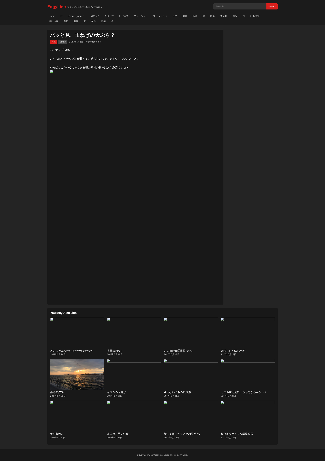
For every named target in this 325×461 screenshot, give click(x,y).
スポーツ (109, 16)
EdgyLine (56, 6)
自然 (65, 21)
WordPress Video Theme (164, 455)
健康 (185, 16)
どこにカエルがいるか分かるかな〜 (71, 350)
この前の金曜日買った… (178, 350)
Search (272, 6)
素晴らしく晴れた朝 (233, 350)
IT (61, 16)
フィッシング (160, 16)
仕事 (175, 16)
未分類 (223, 16)
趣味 (75, 21)
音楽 (103, 21)
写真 (195, 16)
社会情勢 (255, 16)
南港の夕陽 (57, 392)
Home (52, 16)
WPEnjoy (184, 455)
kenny (62, 41)
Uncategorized (76, 16)
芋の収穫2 (56, 433)
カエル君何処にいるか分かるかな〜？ (244, 392)
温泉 (235, 16)
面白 (93, 21)
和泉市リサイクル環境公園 (237, 433)
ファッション (141, 16)
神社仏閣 (53, 21)
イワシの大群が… (117, 392)
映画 (212, 16)
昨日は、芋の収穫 (118, 433)
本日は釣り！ (115, 350)
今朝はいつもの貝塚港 (177, 392)
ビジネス (123, 16)
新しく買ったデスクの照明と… (182, 433)
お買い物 (94, 16)
